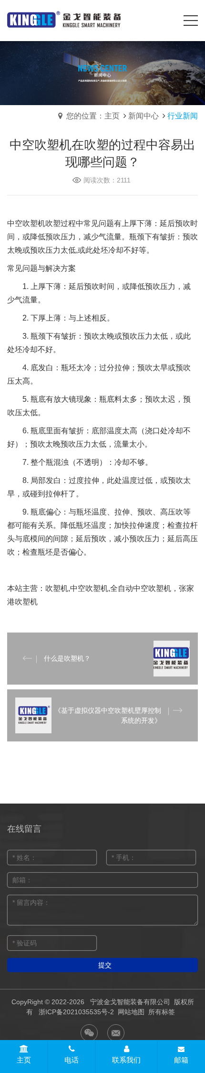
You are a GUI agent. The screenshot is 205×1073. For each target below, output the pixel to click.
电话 (71, 1060)
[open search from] (167, 19)
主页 (24, 1060)
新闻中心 (143, 116)
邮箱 (181, 1060)
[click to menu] (191, 20)
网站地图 (131, 1012)
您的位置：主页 (93, 116)
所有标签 (161, 1012)
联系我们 (126, 1060)
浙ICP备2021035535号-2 (76, 1012)
